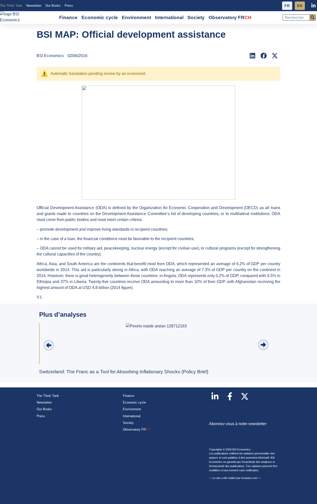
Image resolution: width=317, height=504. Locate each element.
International (169, 17)
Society (196, 17)
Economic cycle (99, 17)
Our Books (53, 5)
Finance (68, 17)
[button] (252, 55)
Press (69, 5)
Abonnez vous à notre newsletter (237, 424)
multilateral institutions (249, 214)
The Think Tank (11, 5)
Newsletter (33, 5)
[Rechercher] (312, 17)
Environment (136, 17)
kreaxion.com (249, 477)
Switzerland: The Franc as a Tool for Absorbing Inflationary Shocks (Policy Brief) (123, 371)
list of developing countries (194, 214)
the (97, 214)
